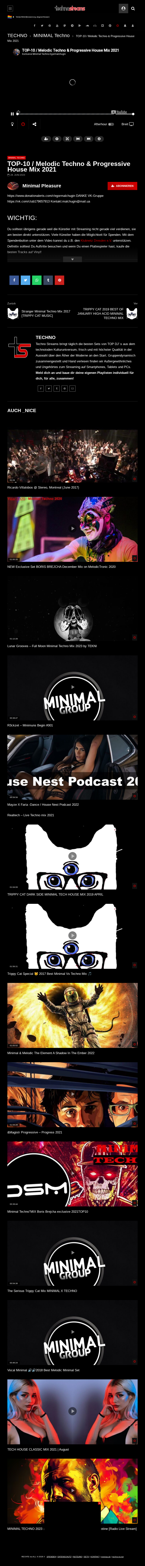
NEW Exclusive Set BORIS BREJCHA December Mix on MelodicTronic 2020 (61, 567)
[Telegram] (72, 25)
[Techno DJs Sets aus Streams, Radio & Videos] (70, 8)
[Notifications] (125, 25)
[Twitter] (42, 25)
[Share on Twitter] (25, 280)
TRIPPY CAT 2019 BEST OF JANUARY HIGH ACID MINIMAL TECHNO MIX (100, 314)
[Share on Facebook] (14, 280)
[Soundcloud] (87, 25)
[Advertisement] (72, 1525)
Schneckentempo (23, 17)
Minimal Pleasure (41, 185)
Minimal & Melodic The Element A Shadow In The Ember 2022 (50, 1053)
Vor (136, 303)
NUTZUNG (77, 1557)
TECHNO (17, 35)
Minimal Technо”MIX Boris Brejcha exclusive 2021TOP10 (47, 1211)
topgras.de (106, 1557)
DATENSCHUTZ (64, 1557)
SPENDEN (51, 1557)
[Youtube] (57, 25)
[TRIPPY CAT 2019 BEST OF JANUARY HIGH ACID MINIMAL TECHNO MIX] (132, 313)
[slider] (65, 114)
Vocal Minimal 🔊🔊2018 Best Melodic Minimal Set (43, 1370)
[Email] (72, 389)
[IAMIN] (110, 25)
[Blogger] (102, 25)
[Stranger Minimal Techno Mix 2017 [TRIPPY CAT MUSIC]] (13, 313)
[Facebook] (34, 25)
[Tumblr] (57, 389)
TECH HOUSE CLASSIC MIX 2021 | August (38, 1449)
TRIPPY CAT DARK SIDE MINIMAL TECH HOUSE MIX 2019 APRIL (55, 894)
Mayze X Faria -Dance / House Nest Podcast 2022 (43, 804)
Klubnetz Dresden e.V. (96, 240)
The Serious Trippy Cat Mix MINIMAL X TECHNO (42, 1291)
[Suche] (133, 8)
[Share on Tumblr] (48, 280)
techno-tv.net (118, 1557)
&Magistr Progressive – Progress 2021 (34, 1132)
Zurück (11, 303)
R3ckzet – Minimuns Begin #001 (30, 725)
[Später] (117, 25)
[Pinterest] (49, 25)
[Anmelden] (133, 25)
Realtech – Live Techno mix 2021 (30, 815)
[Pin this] (59, 280)
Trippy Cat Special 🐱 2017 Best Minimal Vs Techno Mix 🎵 (49, 974)
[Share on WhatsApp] (37, 280)
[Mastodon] (65, 25)
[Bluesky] (95, 25)
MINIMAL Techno (51, 35)
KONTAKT (95, 1557)
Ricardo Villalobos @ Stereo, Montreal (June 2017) (43, 487)
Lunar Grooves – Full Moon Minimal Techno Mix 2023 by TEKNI (52, 646)
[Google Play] (80, 25)
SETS (86, 1557)
